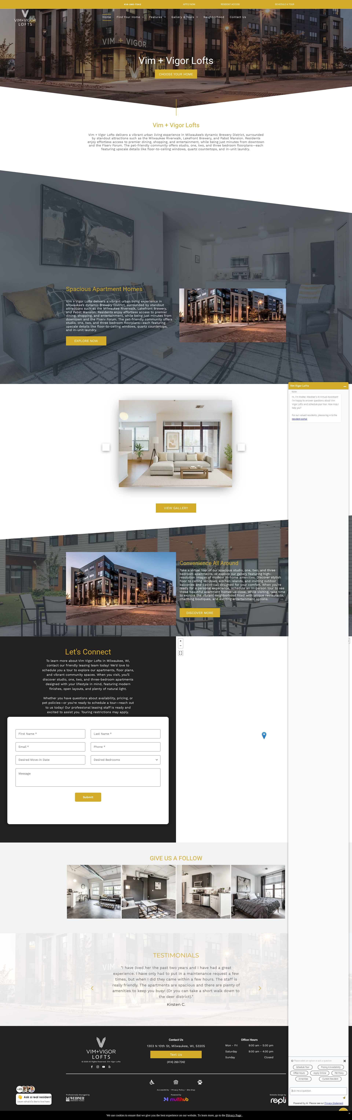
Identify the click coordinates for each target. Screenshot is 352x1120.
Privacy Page (233, 1115)
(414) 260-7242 (176, 1062)
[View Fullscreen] (180, 653)
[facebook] (92, 1067)
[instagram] (98, 1067)
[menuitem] (107, 17)
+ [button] (180, 641)
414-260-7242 (132, 4)
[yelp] (109, 1067)
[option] (176, 981)
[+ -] (264, 739)
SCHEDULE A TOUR (284, 4)
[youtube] (104, 1067)
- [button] (180, 645)
